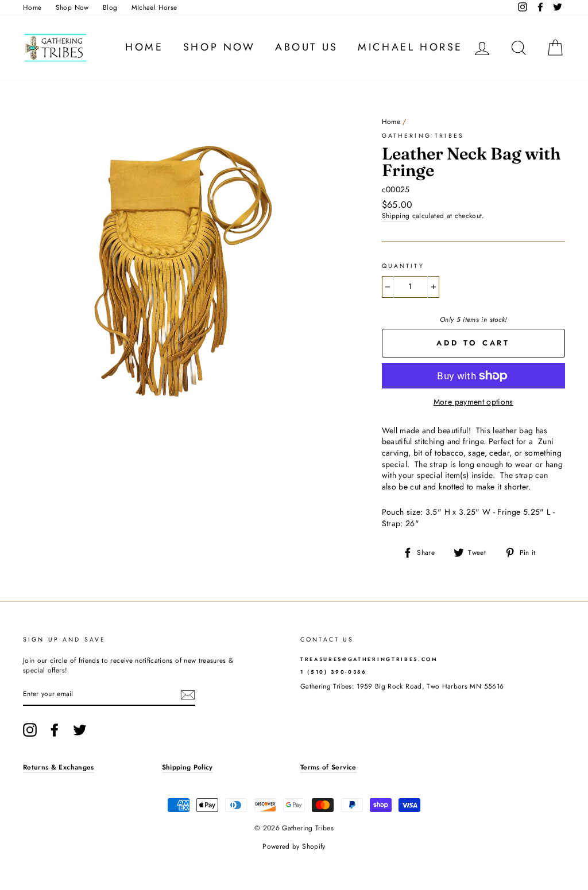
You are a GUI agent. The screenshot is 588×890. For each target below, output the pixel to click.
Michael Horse (410, 47)
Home (32, 7)
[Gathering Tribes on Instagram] (30, 730)
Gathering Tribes (423, 135)
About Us (306, 47)
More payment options (473, 402)
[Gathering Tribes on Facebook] (54, 730)
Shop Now (72, 7)
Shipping (396, 215)
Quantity (403, 266)
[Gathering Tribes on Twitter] (80, 730)
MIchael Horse (154, 7)
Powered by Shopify (293, 846)
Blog (110, 7)
